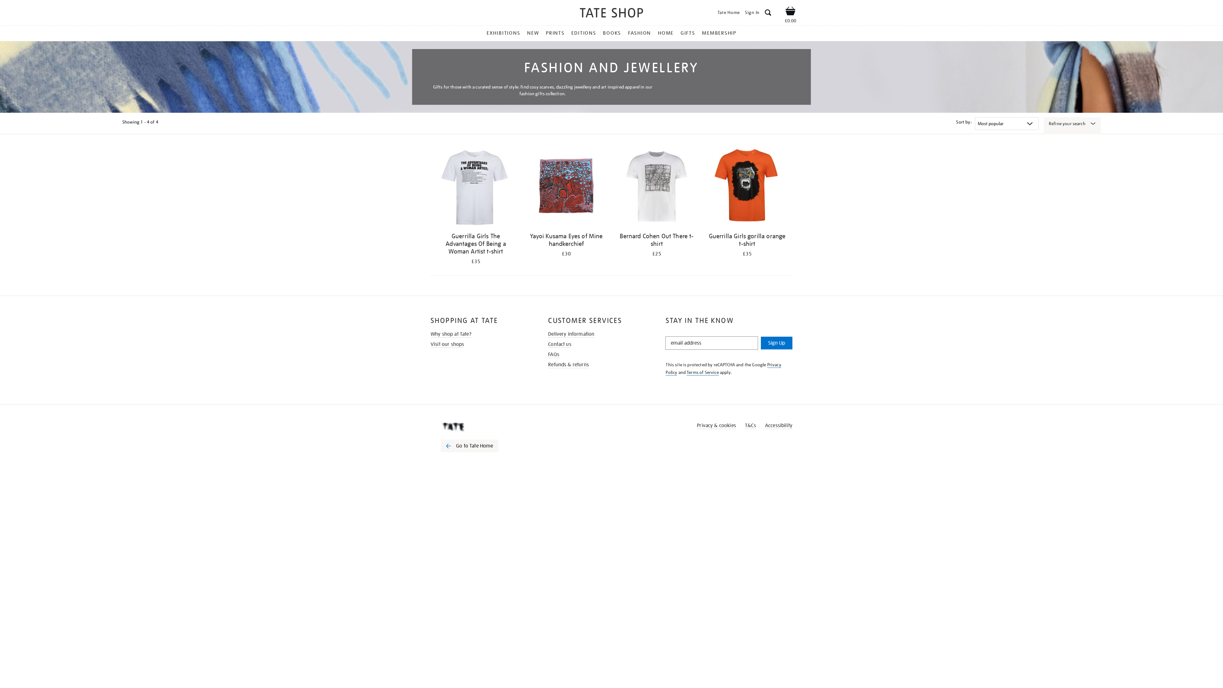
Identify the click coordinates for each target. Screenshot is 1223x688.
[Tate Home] (481, 426)
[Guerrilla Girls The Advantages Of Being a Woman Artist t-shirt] (475, 187)
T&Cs (750, 425)
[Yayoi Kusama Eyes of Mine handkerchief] (566, 187)
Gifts (688, 33)
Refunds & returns (568, 365)
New (533, 33)
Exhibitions (503, 33)
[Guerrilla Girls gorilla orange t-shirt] (747, 187)
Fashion (639, 33)
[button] (768, 13)
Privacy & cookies (716, 425)
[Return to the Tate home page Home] (611, 14)
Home (666, 33)
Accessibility (778, 425)
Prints (555, 33)
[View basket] (790, 12)
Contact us (559, 344)
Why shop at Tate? (451, 334)
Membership (719, 33)
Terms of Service (703, 372)
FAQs (553, 354)
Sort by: (963, 122)
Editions (583, 33)
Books (612, 33)
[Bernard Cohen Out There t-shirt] (656, 187)
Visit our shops (447, 344)
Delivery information (571, 334)
